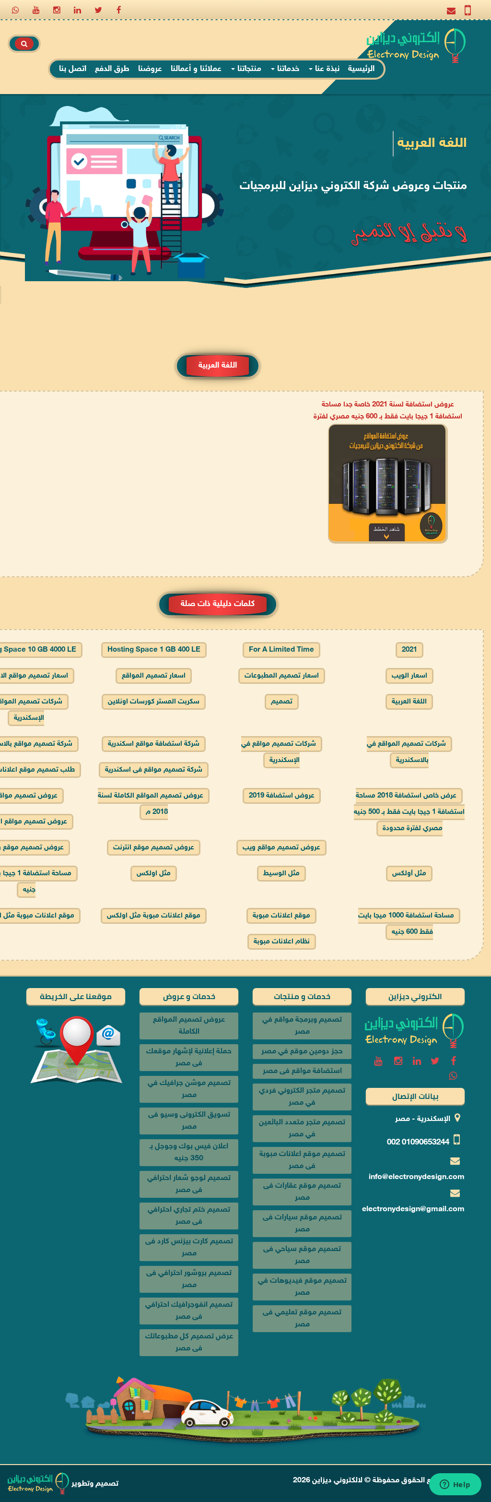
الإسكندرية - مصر (422, 1119)
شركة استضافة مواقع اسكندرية (153, 744)
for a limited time (281, 650)
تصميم (281, 702)
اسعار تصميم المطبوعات (282, 676)
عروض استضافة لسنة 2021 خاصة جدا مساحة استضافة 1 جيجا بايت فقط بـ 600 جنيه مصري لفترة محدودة (388, 417)
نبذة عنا (326, 69)
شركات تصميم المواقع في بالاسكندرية (406, 752)
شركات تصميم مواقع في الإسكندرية (278, 752)
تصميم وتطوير (94, 1484)
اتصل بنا (72, 69)
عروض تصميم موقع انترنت (153, 848)
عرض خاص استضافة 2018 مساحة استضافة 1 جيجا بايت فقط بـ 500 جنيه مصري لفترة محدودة (409, 812)
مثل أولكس (409, 874)
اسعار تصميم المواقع (154, 676)
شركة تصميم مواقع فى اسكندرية (153, 770)
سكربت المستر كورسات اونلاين (153, 702)
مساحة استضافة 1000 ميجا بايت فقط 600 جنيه (406, 924)
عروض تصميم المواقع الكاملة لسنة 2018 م (150, 804)
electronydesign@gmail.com (413, 1209)
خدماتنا (287, 69)
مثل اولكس (154, 874)
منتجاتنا (248, 69)
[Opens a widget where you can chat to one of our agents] (455, 1485)
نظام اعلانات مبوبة (282, 942)
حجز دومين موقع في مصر (302, 1051)
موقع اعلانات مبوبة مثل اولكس (153, 916)
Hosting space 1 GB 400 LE (153, 650)
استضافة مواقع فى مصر (302, 1071)
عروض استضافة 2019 (282, 796)
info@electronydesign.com (417, 1177)
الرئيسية (361, 69)
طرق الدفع (112, 69)
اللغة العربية (409, 702)
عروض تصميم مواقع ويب (281, 848)
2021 (409, 650)
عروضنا (150, 69)
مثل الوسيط (281, 874)
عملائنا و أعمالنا (196, 69)
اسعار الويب (409, 676)
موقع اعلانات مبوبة (281, 916)
